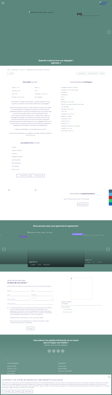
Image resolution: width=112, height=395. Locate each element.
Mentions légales (62, 368)
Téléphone (34, 294)
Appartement (14, 69)
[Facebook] (49, 351)
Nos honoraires (62, 366)
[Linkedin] (62, 351)
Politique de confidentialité (65, 371)
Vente (8, 69)
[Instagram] (53, 351)
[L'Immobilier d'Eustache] (105, 3)
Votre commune (11, 299)
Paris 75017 (22, 69)
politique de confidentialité (25, 322)
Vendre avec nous (12, 368)
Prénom (9, 290)
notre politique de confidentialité (26, 387)
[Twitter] (58, 351)
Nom (32, 290)
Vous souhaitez (34, 297)
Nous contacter (11, 373)
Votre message (11, 303)
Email (8, 294)
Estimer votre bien (12, 366)
